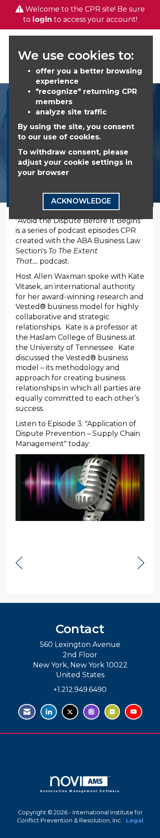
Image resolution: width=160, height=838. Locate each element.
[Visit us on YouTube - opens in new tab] (133, 712)
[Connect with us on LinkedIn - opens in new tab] (48, 712)
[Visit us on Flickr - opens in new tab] (112, 712)
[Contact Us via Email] (27, 712)
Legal (135, 820)
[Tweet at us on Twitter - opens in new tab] (70, 712)
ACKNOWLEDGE (81, 201)
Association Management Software (80, 791)
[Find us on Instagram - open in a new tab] (91, 712)
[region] (141, 563)
